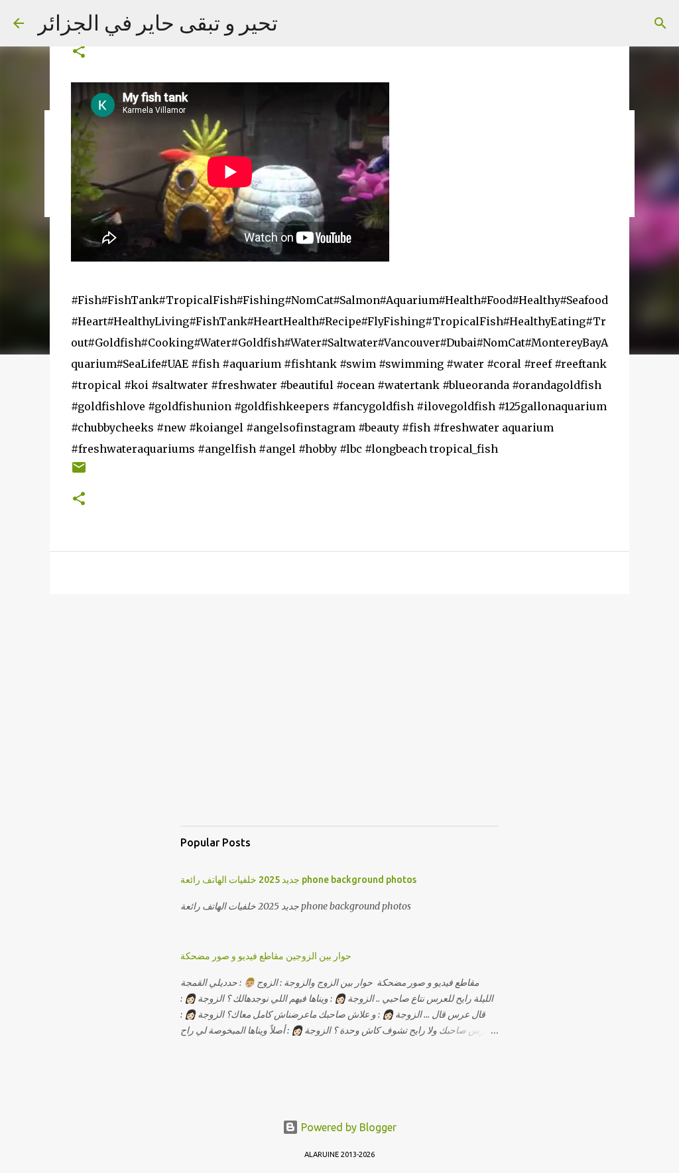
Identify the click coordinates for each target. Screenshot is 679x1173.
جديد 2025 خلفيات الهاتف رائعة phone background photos (298, 879)
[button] (79, 52)
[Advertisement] (339, 723)
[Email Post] (79, 472)
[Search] (660, 23)
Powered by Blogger (347, 1127)
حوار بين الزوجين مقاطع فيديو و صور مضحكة (265, 956)
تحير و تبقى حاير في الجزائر (157, 23)
